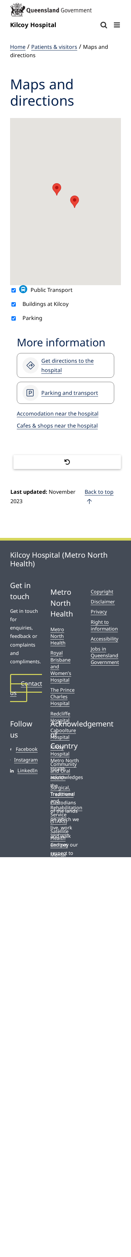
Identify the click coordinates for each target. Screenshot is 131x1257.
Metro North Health (58, 636)
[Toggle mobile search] (103, 24)
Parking (32, 318)
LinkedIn (27, 770)
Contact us (26, 688)
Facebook (27, 749)
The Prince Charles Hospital (62, 696)
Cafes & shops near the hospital (57, 425)
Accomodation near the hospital (57, 413)
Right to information (104, 625)
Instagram (26, 760)
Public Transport (52, 290)
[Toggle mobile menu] (117, 24)
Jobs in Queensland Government (105, 655)
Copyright (102, 591)
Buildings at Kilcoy (46, 304)
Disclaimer (103, 601)
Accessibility (104, 639)
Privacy (99, 611)
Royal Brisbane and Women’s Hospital (60, 666)
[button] (75, 202)
